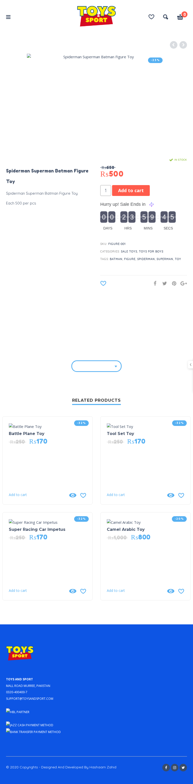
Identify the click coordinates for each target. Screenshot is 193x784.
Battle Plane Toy (26, 433)
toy (178, 259)
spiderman (146, 259)
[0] (180, 17)
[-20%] (124, 521)
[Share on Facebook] (153, 283)
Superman (165, 259)
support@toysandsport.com (29, 698)
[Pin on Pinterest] (172, 283)
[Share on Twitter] (163, 283)
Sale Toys (129, 251)
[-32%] (25, 425)
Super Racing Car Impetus (37, 529)
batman (116, 259)
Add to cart (131, 190)
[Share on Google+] (182, 283)
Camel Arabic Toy (126, 529)
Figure (129, 259)
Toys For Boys (151, 251)
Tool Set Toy (120, 433)
